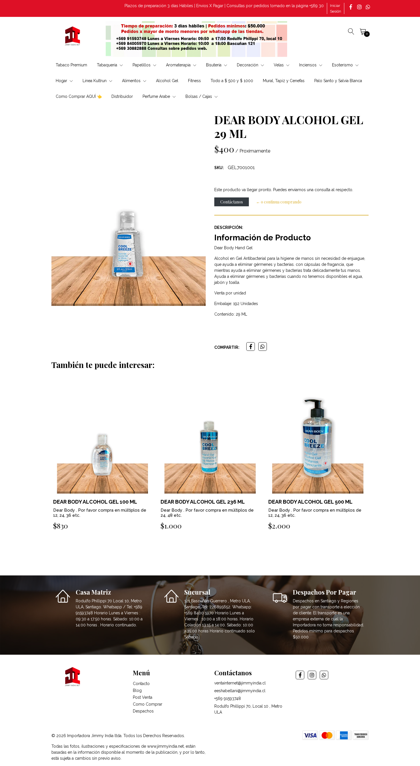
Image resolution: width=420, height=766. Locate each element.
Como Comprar (147, 704)
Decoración (248, 65)
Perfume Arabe (157, 96)
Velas (279, 65)
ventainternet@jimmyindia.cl (240, 683)
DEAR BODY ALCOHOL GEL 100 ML (310, 502)
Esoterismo (343, 65)
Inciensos (308, 65)
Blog (137, 690)
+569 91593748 (227, 698)
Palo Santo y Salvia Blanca (338, 80)
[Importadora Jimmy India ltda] (72, 37)
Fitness (194, 80)
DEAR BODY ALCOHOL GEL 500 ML (203, 502)
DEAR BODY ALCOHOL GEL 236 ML (95, 502)
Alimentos (132, 80)
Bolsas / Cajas (199, 96)
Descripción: (228, 227)
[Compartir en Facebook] (251, 347)
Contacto (141, 683)
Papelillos (142, 65)
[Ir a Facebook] (351, 7)
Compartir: (226, 347)
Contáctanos (231, 202)
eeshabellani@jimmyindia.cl (239, 690)
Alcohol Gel (167, 80)
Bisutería (214, 65)
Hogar (62, 80)
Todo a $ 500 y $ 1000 (232, 80)
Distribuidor (122, 96)
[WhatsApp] (368, 7)
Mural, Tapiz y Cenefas (284, 80)
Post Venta (142, 697)
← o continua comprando (278, 202)
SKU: (219, 167)
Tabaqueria (107, 65)
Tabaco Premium (71, 65)
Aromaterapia (179, 65)
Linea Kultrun (95, 80)
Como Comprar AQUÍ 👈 (79, 96)
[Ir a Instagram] (360, 7)
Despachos (143, 711)
